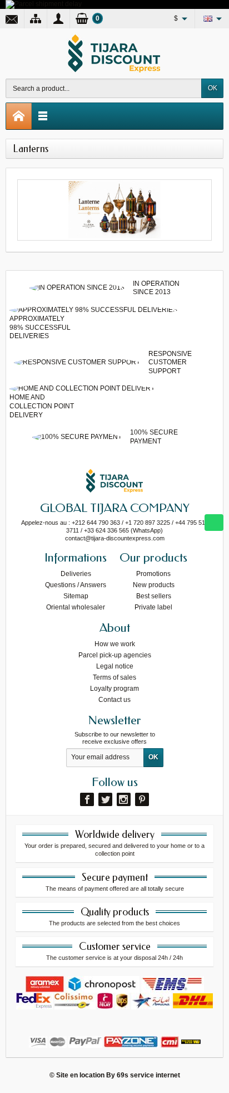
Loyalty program (114, 688)
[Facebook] (87, 799)
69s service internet (148, 1075)
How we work (114, 644)
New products (154, 585)
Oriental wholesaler (75, 607)
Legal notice (114, 666)
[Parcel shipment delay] (44, 4)
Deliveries (76, 574)
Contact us (114, 700)
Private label (153, 607)
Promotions (153, 574)
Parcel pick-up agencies (114, 655)
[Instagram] (124, 799)
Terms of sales (114, 677)
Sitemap (75, 596)
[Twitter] (105, 799)
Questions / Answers (75, 585)
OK (212, 88)
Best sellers (153, 596)
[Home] (19, 116)
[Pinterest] (142, 799)
